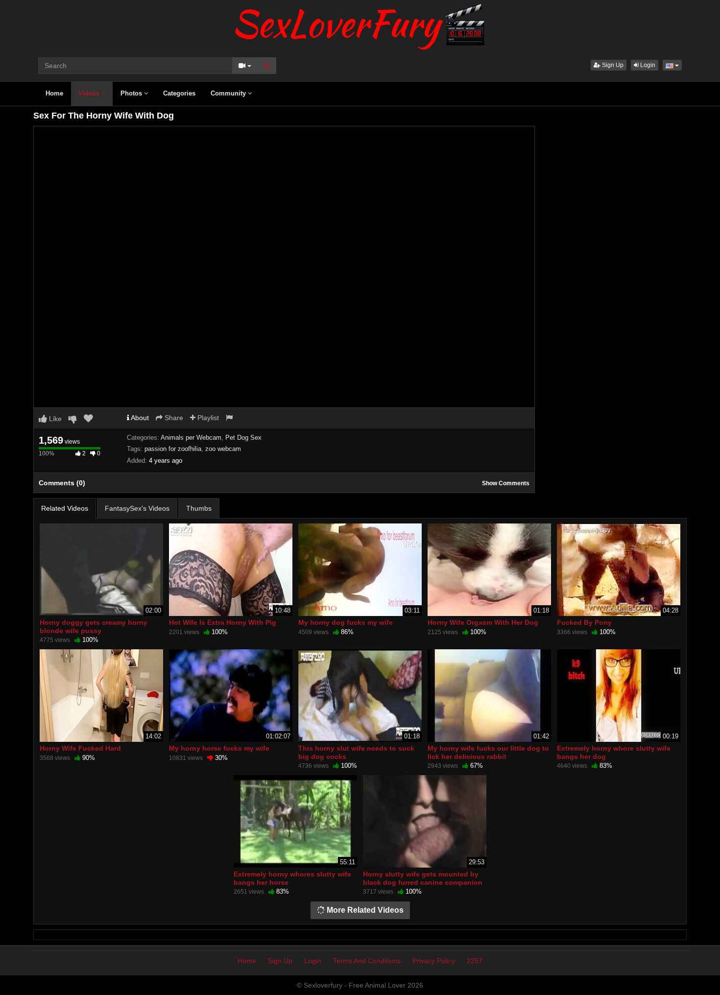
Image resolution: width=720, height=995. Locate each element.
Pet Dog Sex (243, 437)
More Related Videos (364, 910)
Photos (132, 93)
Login (647, 65)
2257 (474, 961)
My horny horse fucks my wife (219, 748)
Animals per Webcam (191, 437)
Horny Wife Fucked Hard (80, 748)
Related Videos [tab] (64, 508)
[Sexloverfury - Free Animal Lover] (360, 24)
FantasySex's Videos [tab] (137, 508)
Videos (89, 93)
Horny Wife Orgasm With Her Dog (483, 622)
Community (229, 93)
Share (173, 418)
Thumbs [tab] (199, 508)
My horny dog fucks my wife (345, 622)
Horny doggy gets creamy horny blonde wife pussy (93, 626)
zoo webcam (223, 448)
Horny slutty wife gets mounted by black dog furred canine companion (422, 878)
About (139, 418)
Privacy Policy (433, 961)
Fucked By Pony (584, 622)
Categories (179, 93)
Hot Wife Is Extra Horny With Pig (222, 622)
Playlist (207, 418)
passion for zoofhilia (172, 448)
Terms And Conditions (367, 961)
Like (54, 419)
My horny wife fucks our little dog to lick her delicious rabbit (488, 752)
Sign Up (612, 65)
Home (54, 93)
